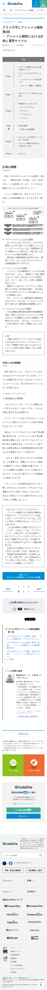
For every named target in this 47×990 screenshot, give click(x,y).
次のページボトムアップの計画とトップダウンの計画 (23, 575)
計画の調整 (23, 125)
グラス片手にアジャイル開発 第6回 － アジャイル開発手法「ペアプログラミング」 (24, 637)
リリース (23, 118)
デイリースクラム (27, 107)
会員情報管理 (14, 955)
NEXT (39, 589)
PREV (8, 589)
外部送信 (13, 972)
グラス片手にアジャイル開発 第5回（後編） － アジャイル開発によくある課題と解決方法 (24, 645)
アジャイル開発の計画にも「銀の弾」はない (29, 144)
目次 (23, 59)
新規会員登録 (24, 810)
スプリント (24, 110)
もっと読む (9, 659)
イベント (7, 891)
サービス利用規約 (16, 965)
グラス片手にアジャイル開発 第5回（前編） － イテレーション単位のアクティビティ (24, 654)
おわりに (22, 153)
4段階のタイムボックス (28, 103)
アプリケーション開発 (24, 10)
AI (11, 10)
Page (9, 76)
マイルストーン (26, 114)
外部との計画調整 (27, 129)
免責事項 (13, 958)
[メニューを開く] (4, 3)
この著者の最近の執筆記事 (26, 716)
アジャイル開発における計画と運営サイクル (29, 68)
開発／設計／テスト (9, 50)
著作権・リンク (15, 951)
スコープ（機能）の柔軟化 (30, 85)
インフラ (40, 10)
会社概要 (13, 962)
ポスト (31, 619)
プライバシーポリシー (17, 969)
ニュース (7, 880)
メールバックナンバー (25, 803)
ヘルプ (12, 948)
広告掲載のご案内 (35, 870)
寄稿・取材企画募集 (13, 870)
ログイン (25, 816)
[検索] (5, 10)
